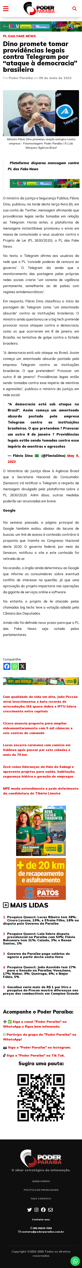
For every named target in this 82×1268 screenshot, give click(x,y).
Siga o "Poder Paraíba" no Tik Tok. (36, 1055)
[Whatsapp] (14, 666)
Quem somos (41, 1181)
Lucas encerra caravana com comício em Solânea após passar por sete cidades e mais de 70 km (36, 750)
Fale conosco (41, 1198)
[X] (22, 666)
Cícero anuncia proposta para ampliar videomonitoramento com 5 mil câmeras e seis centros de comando (38, 728)
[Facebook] (6, 666)
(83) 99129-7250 (42, 1228)
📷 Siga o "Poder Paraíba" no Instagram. (37, 1047)
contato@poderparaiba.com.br (42, 1231)
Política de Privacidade (41, 1189)
